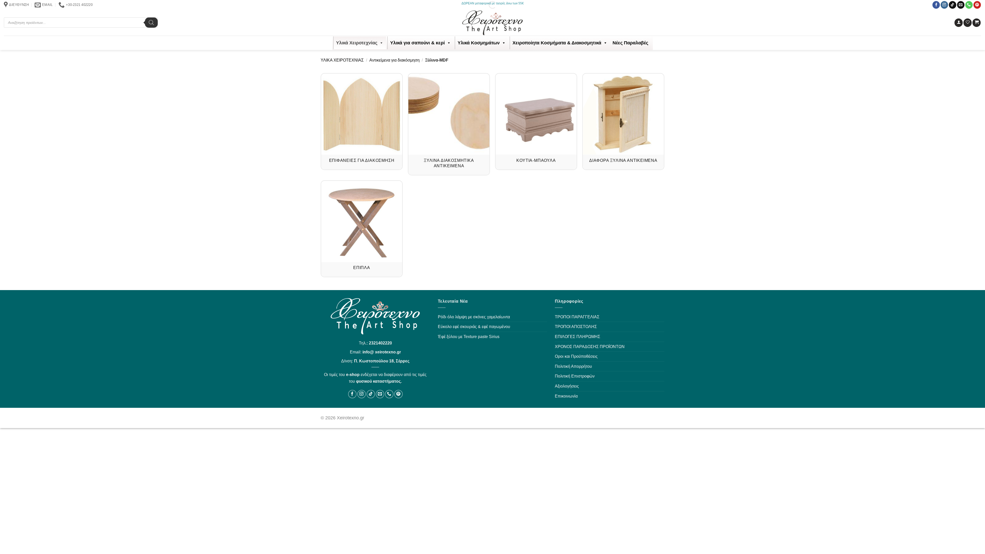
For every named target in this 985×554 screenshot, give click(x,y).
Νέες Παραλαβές (630, 42)
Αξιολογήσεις (567, 386)
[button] (958, 22)
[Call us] (969, 5)
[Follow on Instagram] (944, 5)
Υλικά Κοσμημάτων (479, 42)
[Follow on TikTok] (952, 5)
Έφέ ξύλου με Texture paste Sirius (468, 336)
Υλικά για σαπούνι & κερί (417, 42)
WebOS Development (620, 418)
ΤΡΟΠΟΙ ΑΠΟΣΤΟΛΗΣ (576, 326)
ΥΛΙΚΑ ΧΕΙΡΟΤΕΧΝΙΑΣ (342, 60)
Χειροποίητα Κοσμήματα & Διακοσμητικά (557, 42)
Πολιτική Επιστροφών (575, 376)
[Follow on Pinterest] (977, 5)
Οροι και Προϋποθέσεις (576, 356)
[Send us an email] (960, 5)
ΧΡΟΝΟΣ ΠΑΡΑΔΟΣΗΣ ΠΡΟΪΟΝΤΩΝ (590, 346)
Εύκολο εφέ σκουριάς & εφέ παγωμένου (474, 326)
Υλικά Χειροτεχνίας (356, 42)
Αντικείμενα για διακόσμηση (394, 60)
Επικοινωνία (566, 396)
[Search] (151, 22)
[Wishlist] (967, 22)
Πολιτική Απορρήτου (573, 366)
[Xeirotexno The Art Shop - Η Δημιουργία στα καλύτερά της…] (493, 23)
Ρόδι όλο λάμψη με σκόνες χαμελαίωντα (474, 317)
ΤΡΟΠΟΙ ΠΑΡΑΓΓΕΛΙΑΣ (577, 317)
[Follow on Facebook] (936, 5)
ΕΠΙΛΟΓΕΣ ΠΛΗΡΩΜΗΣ (577, 336)
